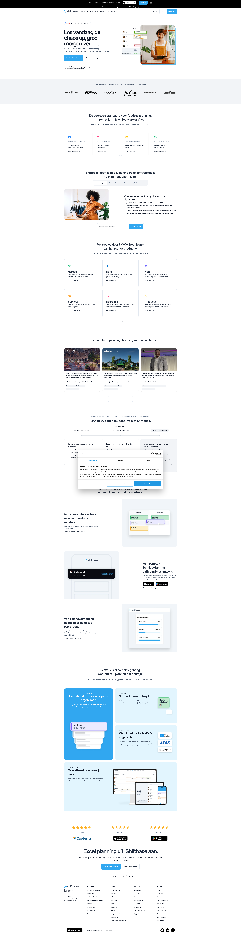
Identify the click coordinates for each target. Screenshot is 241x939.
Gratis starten (119, 426)
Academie (137, 904)
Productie (113, 907)
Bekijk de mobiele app (150, 588)
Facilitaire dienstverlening (118, 921)
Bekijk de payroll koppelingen (73, 638)
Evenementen (161, 897)
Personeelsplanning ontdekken (73, 532)
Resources (160, 907)
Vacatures (160, 921)
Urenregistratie (92, 893)
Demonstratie (138, 900)
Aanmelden (137, 890)
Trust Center (108, 930)
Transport (113, 910)
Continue (143, 3)
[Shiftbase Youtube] (162, 930)
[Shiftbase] (71, 11)
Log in (163, 11)
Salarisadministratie (93, 914)
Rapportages (91, 910)
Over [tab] (148, 460)
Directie (114, 183)
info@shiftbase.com (70, 897)
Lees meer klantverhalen (120, 399)
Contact (154, 11)
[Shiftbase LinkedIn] (167, 930)
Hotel (112, 904)
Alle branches (115, 890)
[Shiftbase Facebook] (173, 930)
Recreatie (113, 900)
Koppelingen (138, 914)
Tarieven (103, 11)
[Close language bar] (151, 3)
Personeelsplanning (93, 890)
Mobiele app (91, 907)
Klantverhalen (161, 917)
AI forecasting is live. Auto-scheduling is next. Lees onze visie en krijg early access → (121, 7)
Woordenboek (162, 910)
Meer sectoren (120, 322)
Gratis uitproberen (73, 58)
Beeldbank (160, 904)
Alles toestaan (147, 484)
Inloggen (137, 893)
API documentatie (140, 910)
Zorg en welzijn (115, 914)
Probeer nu (172, 11)
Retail (112, 897)
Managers (101, 183)
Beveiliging (114, 917)
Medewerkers (141, 183)
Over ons (160, 893)
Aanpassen (119, 484)
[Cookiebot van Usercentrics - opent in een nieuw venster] (152, 453)
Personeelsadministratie (95, 900)
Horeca (113, 893)
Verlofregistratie (92, 897)
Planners (126, 183)
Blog (158, 914)
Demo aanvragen (93, 58)
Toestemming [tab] (92, 460)
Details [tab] (120, 460)
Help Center (138, 907)
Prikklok (89, 904)
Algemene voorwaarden (94, 930)
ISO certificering (162, 900)
